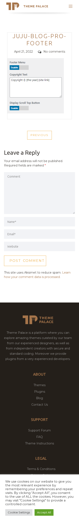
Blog (39, 398)
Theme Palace (35, 6)
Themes (39, 385)
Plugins (39, 391)
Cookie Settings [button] (19, 512)
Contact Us (39, 404)
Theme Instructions (39, 443)
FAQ (39, 437)
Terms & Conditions (41, 469)
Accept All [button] (44, 512)
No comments (54, 51)
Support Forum (39, 430)
